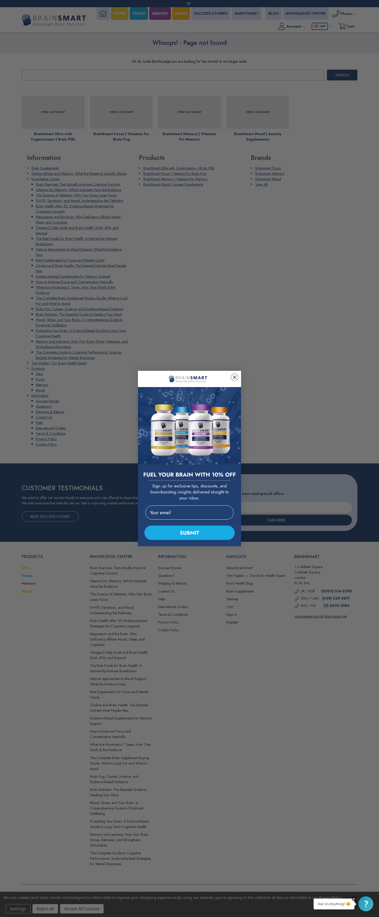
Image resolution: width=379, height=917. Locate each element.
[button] (365, 903)
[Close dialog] (234, 377)
